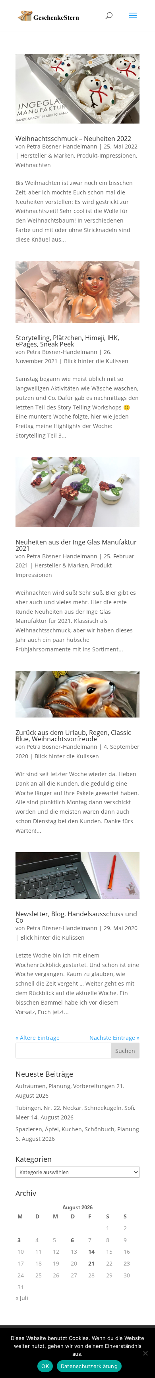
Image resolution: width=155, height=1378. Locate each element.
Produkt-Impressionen (106, 155)
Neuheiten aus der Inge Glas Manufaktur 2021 (76, 545)
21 (91, 1263)
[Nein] (145, 1353)
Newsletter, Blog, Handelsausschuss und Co (76, 917)
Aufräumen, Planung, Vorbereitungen (65, 1086)
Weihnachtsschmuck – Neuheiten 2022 (73, 138)
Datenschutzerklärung (89, 1366)
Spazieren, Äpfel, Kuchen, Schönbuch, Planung (77, 1129)
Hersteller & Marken (47, 155)
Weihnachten (33, 165)
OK (45, 1366)
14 (91, 1251)
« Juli (21, 1298)
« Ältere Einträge (37, 1037)
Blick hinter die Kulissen (96, 361)
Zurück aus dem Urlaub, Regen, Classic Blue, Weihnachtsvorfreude (73, 735)
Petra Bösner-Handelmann (62, 146)
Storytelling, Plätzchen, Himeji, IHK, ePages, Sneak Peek (67, 340)
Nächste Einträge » (114, 1037)
